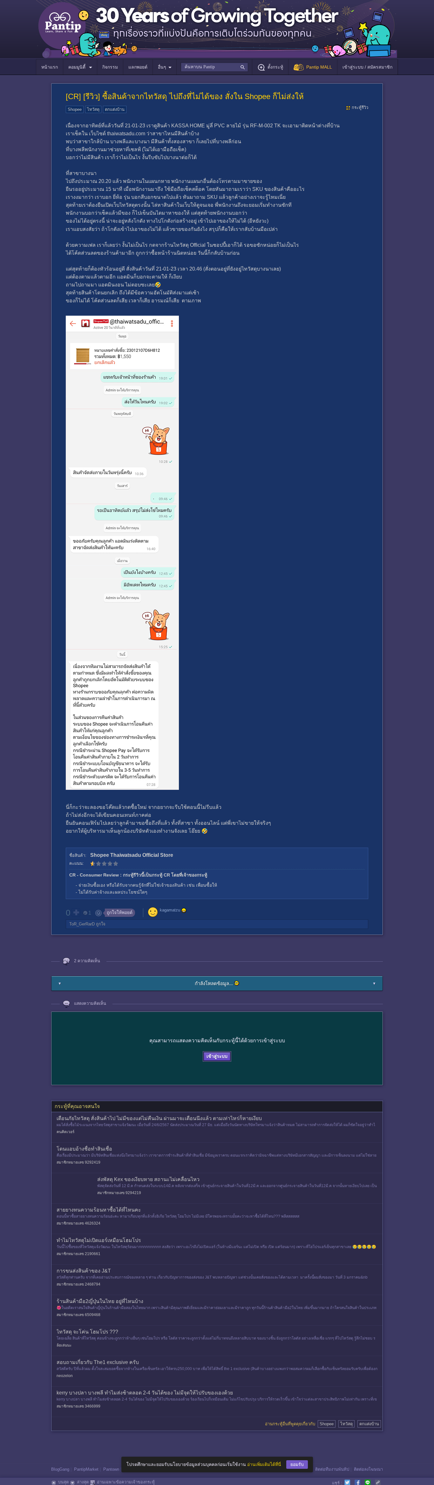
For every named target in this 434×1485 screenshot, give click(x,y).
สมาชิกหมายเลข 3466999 (78, 1406)
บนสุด (63, 1482)
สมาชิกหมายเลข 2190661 (78, 1254)
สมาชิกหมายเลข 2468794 (78, 1284)
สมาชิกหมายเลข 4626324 (78, 1223)
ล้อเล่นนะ (64, 1345)
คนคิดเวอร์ (65, 1132)
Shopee (75, 109)
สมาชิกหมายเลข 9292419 (78, 1162)
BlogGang (60, 1469)
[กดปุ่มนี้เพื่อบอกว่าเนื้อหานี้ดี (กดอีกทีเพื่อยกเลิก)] (75, 912)
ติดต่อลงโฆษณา (368, 1469)
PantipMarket (86, 1469)
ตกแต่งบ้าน (115, 109)
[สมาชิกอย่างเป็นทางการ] (183, 910)
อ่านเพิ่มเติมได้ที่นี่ (264, 1464)
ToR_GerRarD (82, 924)
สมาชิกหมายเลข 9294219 (119, 1193)
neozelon (65, 1376)
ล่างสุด (83, 1482)
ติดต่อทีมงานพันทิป (332, 1469)
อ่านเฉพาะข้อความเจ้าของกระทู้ (126, 1482)
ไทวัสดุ (93, 109)
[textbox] (214, 67)
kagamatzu (170, 910)
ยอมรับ (297, 1464)
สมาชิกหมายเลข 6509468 (78, 1315)
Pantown (111, 1469)
